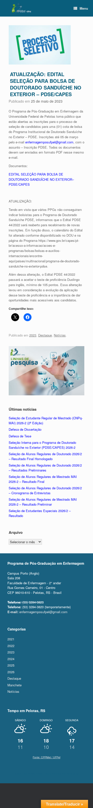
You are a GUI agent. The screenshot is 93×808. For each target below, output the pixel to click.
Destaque (45, 335)
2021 (10, 639)
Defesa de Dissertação (25, 429)
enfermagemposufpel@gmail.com (49, 142)
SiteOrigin (73, 773)
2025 (10, 665)
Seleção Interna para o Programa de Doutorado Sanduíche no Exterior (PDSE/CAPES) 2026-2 (42, 445)
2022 (10, 645)
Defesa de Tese (20, 436)
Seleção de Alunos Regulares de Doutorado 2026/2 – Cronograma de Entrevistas (45, 490)
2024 (10, 658)
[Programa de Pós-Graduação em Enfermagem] (21, 7)
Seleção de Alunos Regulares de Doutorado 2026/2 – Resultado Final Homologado (45, 456)
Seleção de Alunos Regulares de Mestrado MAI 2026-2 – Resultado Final (43, 479)
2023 (32, 335)
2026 (10, 672)
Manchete (14, 685)
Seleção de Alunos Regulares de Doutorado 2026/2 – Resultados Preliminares (45, 467)
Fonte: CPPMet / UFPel (46, 757)
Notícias (60, 335)
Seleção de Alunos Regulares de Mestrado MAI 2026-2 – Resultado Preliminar (43, 502)
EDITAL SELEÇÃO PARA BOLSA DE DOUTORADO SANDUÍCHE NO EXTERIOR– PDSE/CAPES (41, 179)
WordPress (35, 773)
